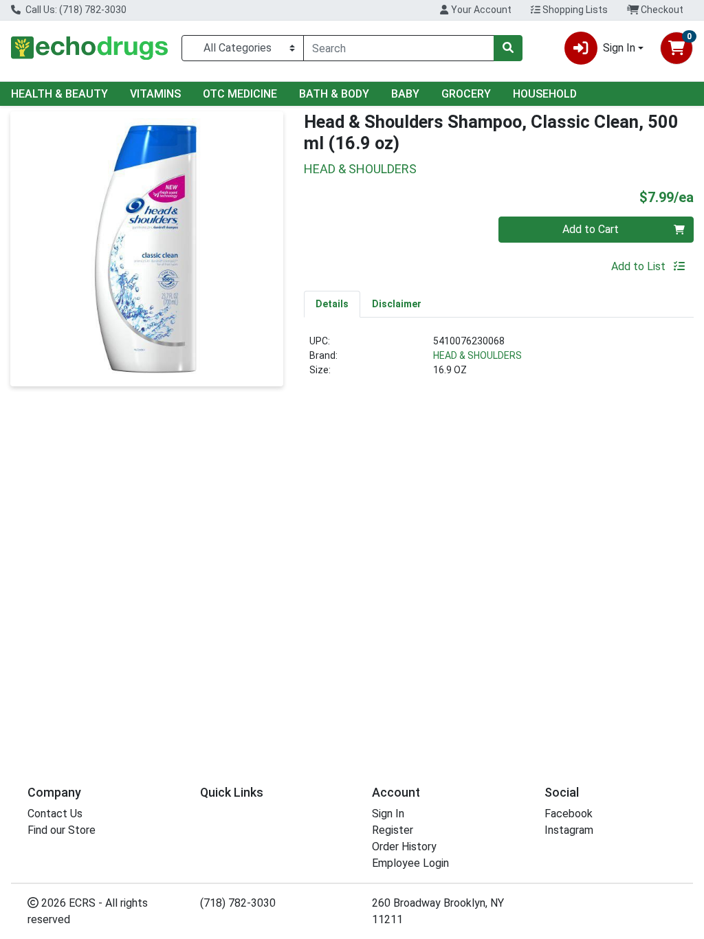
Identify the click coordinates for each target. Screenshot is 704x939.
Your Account (480, 9)
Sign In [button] (619, 47)
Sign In (388, 813)
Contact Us (55, 813)
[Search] (508, 48)
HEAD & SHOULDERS (477, 355)
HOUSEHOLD (545, 93)
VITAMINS (155, 93)
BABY (405, 93)
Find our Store (62, 830)
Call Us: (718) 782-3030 (74, 9)
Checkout (661, 9)
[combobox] (398, 48)
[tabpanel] (499, 361)
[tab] (332, 304)
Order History (404, 846)
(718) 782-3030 (238, 902)
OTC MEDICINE (240, 93)
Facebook (568, 813)
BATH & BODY (334, 93)
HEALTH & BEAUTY (59, 93)
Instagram (568, 830)
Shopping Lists (574, 9)
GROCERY (466, 93)
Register (392, 830)
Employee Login (410, 863)
